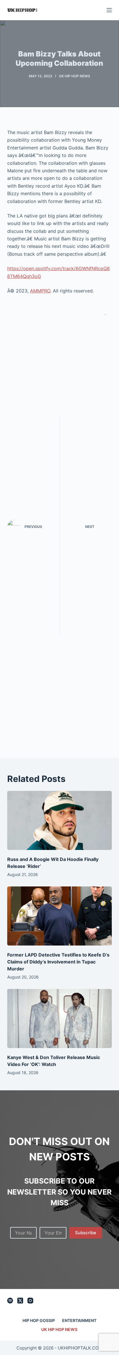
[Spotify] (10, 1300)
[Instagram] (30, 1300)
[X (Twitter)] (20, 1300)
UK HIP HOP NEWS (74, 76)
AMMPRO (40, 291)
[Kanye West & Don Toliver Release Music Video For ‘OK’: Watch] (59, 1018)
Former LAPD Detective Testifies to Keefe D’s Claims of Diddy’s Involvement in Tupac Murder (58, 962)
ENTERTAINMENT (79, 1320)
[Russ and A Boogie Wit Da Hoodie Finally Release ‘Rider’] (59, 820)
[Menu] (109, 10)
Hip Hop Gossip (39, 1320)
